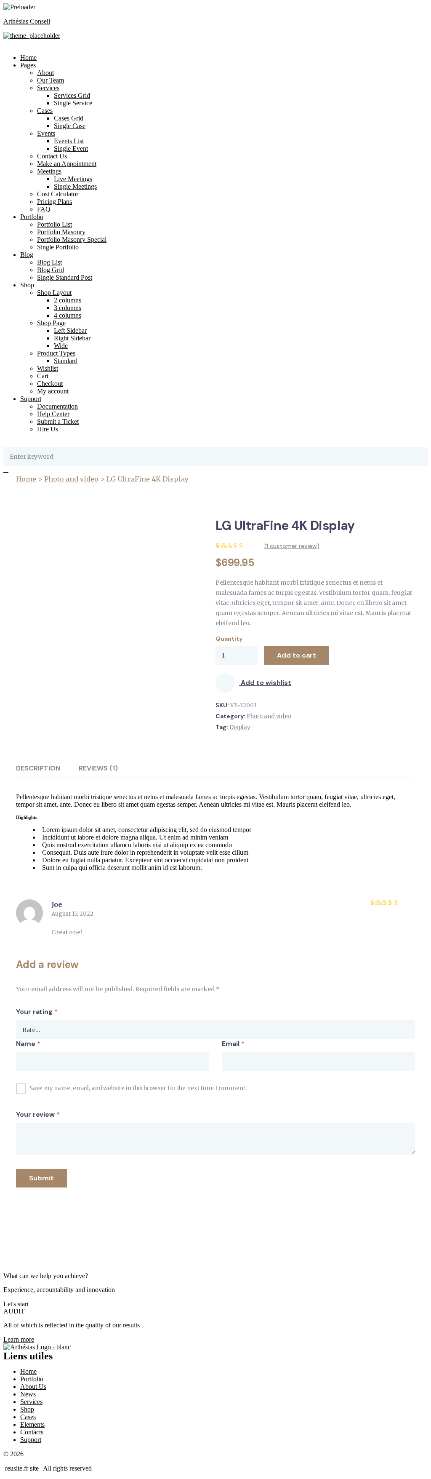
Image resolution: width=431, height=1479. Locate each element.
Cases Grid (68, 118)
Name (28, 1043)
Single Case (69, 125)
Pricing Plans (54, 201)
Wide (61, 345)
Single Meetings (75, 186)
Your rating (37, 1011)
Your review (38, 1114)
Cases (45, 110)
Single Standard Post (64, 277)
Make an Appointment (66, 163)
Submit (41, 1178)
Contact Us (52, 156)
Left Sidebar (70, 330)
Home (28, 57)
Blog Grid (50, 269)
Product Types (56, 353)
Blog (26, 254)
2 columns (67, 300)
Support (30, 398)
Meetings (49, 171)
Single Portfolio (58, 247)
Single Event (71, 148)
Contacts (31, 1432)
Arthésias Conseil (26, 21)
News (28, 1394)
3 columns (67, 307)
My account (53, 391)
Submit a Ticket (58, 421)
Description (38, 768)
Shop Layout (54, 292)
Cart (42, 376)
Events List (69, 140)
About (45, 72)
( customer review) (291, 546)
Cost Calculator (57, 194)
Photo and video (71, 479)
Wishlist (47, 368)
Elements (32, 1424)
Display (239, 727)
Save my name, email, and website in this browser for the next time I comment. (138, 1088)
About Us (33, 1386)
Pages (28, 65)
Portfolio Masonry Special (71, 239)
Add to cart (296, 655)
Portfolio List (54, 224)
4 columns (67, 315)
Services (48, 87)
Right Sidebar (72, 338)
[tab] (38, 768)
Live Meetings (73, 178)
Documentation (57, 406)
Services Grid (72, 95)
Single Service (73, 103)
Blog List (49, 262)
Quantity (229, 638)
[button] (16, 1304)
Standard (65, 360)
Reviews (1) (98, 768)
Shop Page (51, 322)
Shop (27, 285)
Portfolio (31, 216)
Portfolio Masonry (61, 231)
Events (46, 133)
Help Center (53, 413)
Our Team (50, 80)
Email (233, 1043)
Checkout (50, 383)
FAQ (44, 209)
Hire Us (47, 429)
